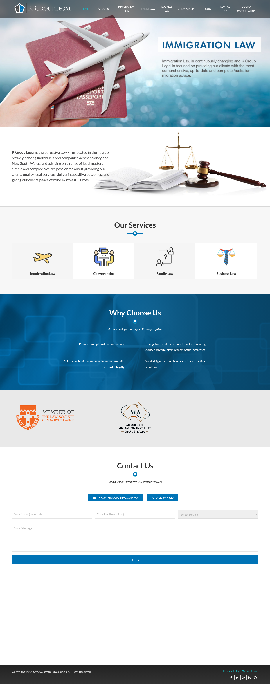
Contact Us (226, 8)
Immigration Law (126, 8)
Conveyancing (187, 9)
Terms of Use (249, 671)
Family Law (148, 9)
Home (85, 9)
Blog (207, 9)
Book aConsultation (246, 8)
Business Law (166, 8)
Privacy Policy (231, 671)
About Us (104, 9)
